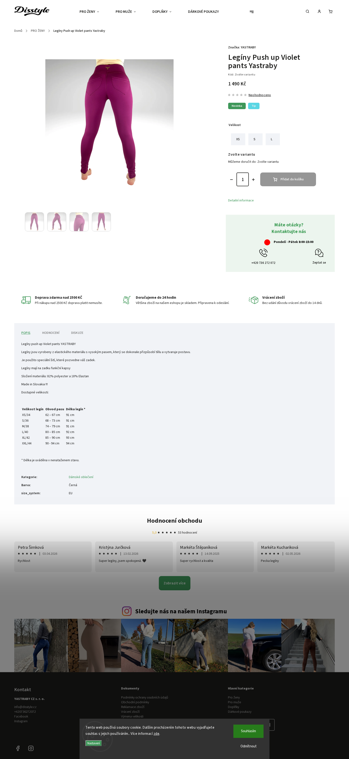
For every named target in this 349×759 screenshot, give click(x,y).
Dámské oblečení (81, 477)
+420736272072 (25, 711)
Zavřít (301, 237)
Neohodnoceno (260, 95)
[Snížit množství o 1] (231, 179)
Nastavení (93, 743)
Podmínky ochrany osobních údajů (144, 697)
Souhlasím (248, 731)
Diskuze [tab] (77, 333)
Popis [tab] (25, 333)
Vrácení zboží (130, 711)
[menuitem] (93, 12)
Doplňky (233, 707)
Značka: (242, 47)
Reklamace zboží (132, 707)
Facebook (21, 716)
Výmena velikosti (132, 716)
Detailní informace (241, 200)
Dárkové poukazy (239, 711)
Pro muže (234, 702)
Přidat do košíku (292, 179)
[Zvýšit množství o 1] (253, 179)
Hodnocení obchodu (174, 520)
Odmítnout (249, 746)
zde (157, 733)
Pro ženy (234, 697)
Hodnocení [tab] (50, 333)
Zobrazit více (175, 583)
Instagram (21, 721)
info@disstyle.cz (25, 707)
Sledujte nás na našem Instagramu (181, 611)
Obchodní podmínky (135, 702)
